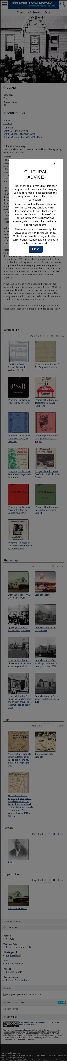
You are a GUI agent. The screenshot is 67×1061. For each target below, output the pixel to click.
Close (35, 249)
